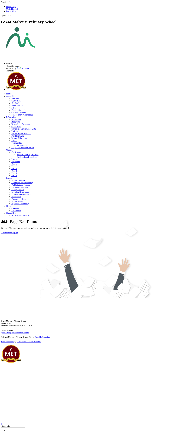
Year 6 (14, 175)
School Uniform (18, 180)
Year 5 (14, 173)
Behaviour (15, 122)
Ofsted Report (12, 9)
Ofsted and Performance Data (23, 129)
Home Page (11, 6)
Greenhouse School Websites (29, 341)
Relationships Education (27, 157)
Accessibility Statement (21, 215)
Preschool (15, 159)
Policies (14, 131)
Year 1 (14, 164)
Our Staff (15, 103)
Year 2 (14, 166)
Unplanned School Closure (22, 147)
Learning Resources (19, 187)
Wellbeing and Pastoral (20, 185)
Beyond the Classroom (20, 124)
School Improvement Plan (22, 115)
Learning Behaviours (20, 192)
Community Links (18, 110)
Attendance (16, 197)
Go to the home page (9, 232)
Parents (9, 178)
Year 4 (14, 171)
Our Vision (16, 101)
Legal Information (42, 337)
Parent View (11, 11)
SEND (14, 140)
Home (8, 94)
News (8, 206)
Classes (9, 150)
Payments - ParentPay (20, 204)
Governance (16, 126)
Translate (25, 68)
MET (13, 108)
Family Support (17, 190)
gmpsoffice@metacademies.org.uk (15, 333)
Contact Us (10, 213)
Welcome (15, 98)
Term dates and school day (22, 183)
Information (11, 117)
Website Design (7, 341)
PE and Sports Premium (21, 133)
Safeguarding (16, 143)
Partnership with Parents (21, 194)
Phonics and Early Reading (28, 154)
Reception (15, 161)
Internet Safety (23, 145)
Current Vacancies (18, 112)
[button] (12, 15)
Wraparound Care (18, 199)
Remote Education (19, 138)
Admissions (16, 119)
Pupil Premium (17, 136)
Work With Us (17, 105)
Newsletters (16, 211)
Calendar (15, 208)
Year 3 (14, 168)
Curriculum (16, 152)
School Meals (17, 201)
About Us (10, 96)
